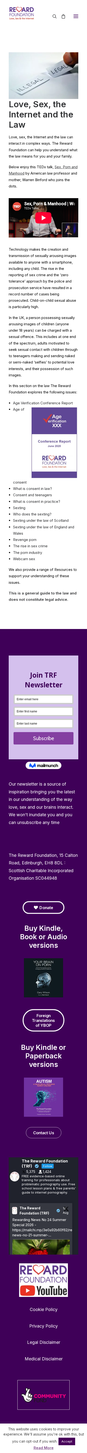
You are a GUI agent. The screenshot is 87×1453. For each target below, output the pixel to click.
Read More (44, 1447)
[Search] (52, 16)
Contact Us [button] (43, 1132)
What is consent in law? (32, 488)
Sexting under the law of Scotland (41, 520)
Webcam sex (24, 559)
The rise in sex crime (30, 546)
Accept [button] (66, 1441)
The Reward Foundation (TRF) (34, 1210)
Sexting (19, 507)
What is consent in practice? (36, 501)
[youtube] (43, 1280)
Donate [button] (46, 907)
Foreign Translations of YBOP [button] (44, 1020)
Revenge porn (24, 539)
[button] (76, 16)
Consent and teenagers (32, 495)
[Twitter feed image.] (41, 1252)
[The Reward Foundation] (43, 16)
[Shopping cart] (61, 16)
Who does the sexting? (32, 514)
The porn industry (27, 552)
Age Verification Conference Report (43, 403)
